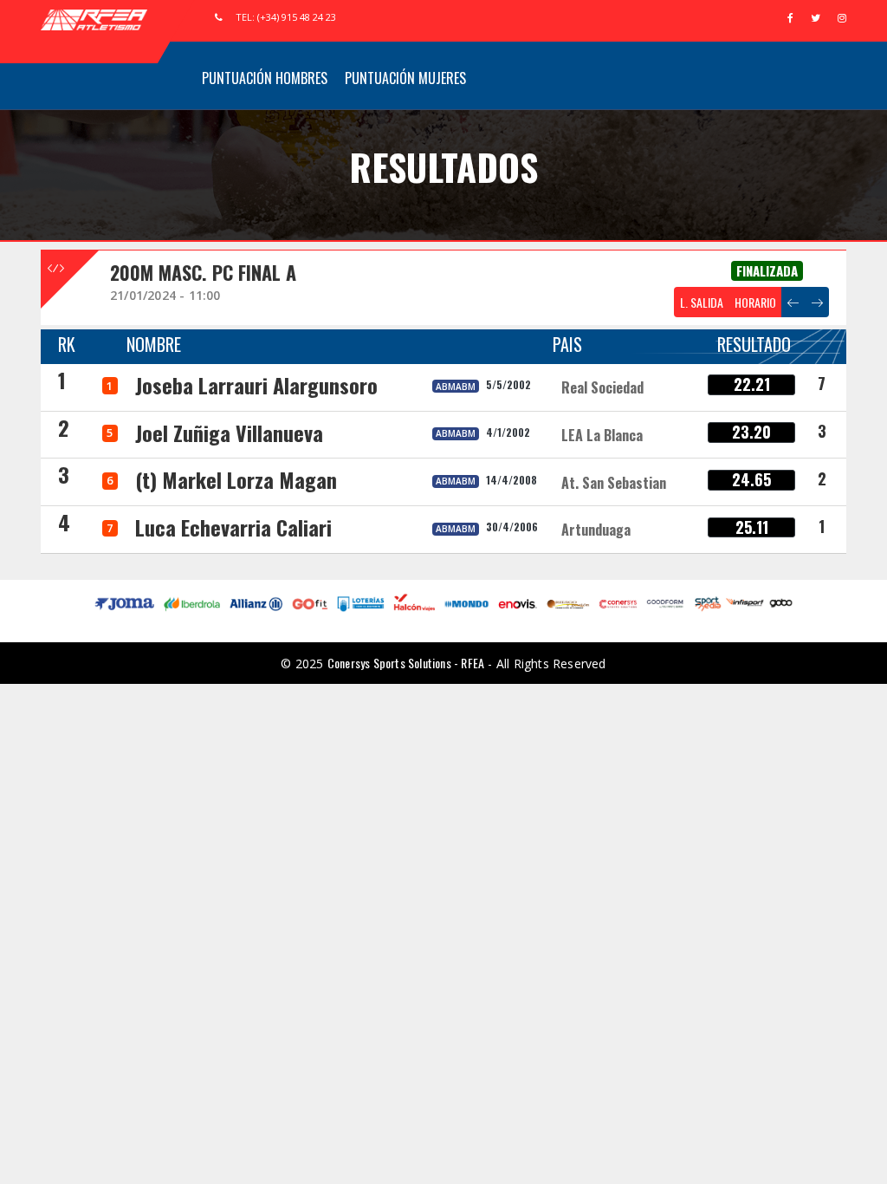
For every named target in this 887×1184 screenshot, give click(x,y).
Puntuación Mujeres (405, 78)
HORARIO (755, 302)
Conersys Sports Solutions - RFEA (405, 663)
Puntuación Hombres (264, 78)
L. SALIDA (701, 302)
